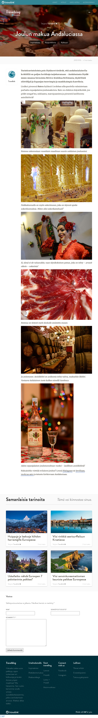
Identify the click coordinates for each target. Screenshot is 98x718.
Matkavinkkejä (34, 677)
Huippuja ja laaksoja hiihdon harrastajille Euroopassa (24, 538)
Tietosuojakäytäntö (80, 677)
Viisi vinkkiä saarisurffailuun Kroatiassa (69, 538)
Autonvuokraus (88, 2)
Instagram (62, 675)
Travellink (51, 23)
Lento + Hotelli (74, 2)
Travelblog (13, 11)
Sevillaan (80, 470)
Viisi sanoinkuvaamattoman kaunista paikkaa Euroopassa (69, 578)
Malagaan (67, 470)
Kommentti (11, 617)
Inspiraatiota (35, 42)
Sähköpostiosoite (59, 609)
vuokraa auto (27, 474)
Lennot (54, 2)
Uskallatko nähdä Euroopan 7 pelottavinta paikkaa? (25, 578)
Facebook (62, 670)
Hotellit (63, 2)
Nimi (8, 609)
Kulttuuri (64, 42)
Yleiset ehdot (78, 668)
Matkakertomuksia (35, 672)
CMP (2, 716)
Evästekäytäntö (79, 672)
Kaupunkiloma (50, 42)
